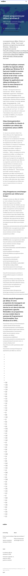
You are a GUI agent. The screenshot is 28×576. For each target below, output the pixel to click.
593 (6, 500)
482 (6, 447)
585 (6, 449)
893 (6, 507)
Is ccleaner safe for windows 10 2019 (7, 553)
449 (6, 410)
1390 (6, 384)
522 (6, 405)
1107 (6, 398)
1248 (6, 431)
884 (6, 484)
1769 (6, 417)
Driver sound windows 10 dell (8, 537)
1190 (6, 488)
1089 (6, 454)
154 (6, 456)
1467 (6, 435)
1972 (6, 514)
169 (6, 481)
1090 (6, 479)
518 (6, 451)
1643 (6, 463)
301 (6, 470)
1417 (6, 433)
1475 (6, 491)
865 (6, 461)
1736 (6, 389)
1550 (6, 428)
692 (6, 421)
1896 (6, 472)
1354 (6, 444)
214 (6, 424)
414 (6, 509)
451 (6, 442)
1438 (6, 387)
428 (6, 394)
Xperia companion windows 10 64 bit (7, 541)
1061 (6, 437)
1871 (6, 493)
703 (6, 486)
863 (6, 396)
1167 (6, 403)
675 (6, 516)
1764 (6, 467)
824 (6, 477)
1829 (6, 497)
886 (6, 414)
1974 (6, 511)
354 (6, 407)
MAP (4, 572)
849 (6, 391)
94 (5, 495)
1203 (6, 401)
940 (6, 502)
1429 (6, 440)
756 (6, 474)
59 (5, 419)
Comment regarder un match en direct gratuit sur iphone (8, 558)
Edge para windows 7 (19, 536)
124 (6, 458)
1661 (6, 382)
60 (6, 412)
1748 (6, 504)
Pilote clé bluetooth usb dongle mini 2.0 (19, 539)
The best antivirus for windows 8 (11, 31)
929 (6, 426)
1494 (6, 465)
